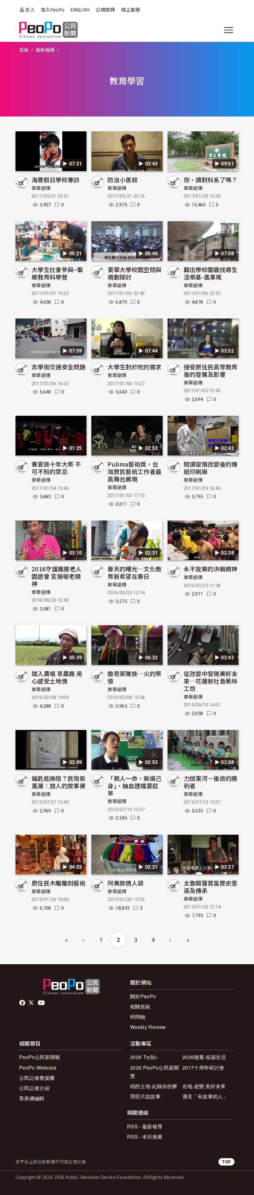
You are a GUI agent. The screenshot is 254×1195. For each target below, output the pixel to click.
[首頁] (48, 30)
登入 (30, 9)
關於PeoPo (143, 996)
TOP (226, 1162)
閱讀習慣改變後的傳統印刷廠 (211, 468)
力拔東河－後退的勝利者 (211, 782)
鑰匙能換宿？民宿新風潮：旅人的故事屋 (58, 782)
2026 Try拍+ (144, 1057)
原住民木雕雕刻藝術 (58, 883)
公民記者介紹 (34, 1088)
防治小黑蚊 (122, 179)
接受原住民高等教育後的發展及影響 (211, 370)
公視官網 (105, 10)
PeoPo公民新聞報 (39, 1057)
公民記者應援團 (37, 1077)
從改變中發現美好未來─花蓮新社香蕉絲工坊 (211, 680)
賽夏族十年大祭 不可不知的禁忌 (56, 468)
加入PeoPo (52, 10)
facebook (22, 1003)
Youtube (42, 1003)
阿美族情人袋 (125, 883)
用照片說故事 (145, 1096)
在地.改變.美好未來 (204, 1086)
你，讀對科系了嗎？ (211, 179)
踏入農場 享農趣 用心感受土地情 (57, 677)
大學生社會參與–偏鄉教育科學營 (57, 273)
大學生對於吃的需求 (134, 366)
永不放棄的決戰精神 (211, 569)
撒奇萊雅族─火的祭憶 (134, 677)
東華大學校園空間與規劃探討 (134, 273)
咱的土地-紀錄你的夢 (153, 1086)
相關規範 (140, 1006)
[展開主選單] (228, 30)
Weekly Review (148, 1026)
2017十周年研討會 (203, 1067)
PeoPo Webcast (37, 1067)
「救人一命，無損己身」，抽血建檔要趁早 (134, 785)
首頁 (24, 50)
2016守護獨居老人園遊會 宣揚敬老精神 (56, 576)
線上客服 (130, 10)
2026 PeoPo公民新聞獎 (154, 1071)
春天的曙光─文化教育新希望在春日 (134, 572)
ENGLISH (80, 10)
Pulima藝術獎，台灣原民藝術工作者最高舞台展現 (134, 471)
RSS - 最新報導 (144, 1126)
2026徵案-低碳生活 (204, 1057)
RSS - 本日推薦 (144, 1136)
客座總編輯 (32, 1098)
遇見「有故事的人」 (205, 1096)
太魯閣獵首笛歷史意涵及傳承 (211, 886)
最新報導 (45, 50)
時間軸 (137, 1016)
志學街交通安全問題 (58, 366)
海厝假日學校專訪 (56, 179)
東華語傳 (41, 188)
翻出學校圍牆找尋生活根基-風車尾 (211, 273)
